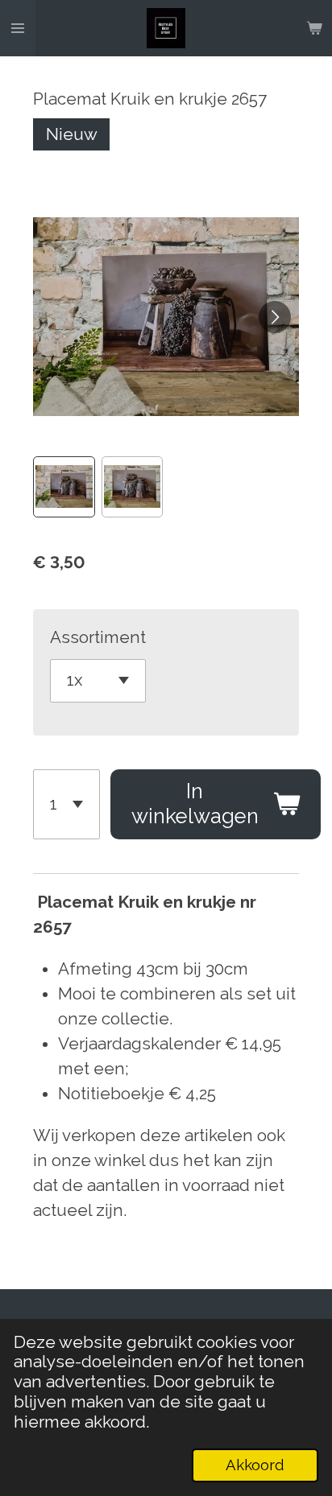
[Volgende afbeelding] (275, 317)
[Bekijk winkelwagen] (314, 28)
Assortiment (98, 637)
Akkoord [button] (255, 1465)
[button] (63, 486)
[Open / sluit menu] (17, 28)
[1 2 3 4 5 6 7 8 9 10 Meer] (66, 804)
